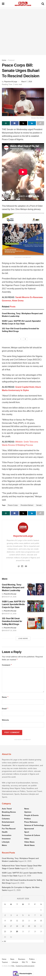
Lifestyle (5, 842)
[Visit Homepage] (23, 4)
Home (4, 60)
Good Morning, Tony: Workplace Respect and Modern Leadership (13, 588)
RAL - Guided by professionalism (23, 966)
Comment (7, 665)
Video (26, 839)
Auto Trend (7, 809)
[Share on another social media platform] (40, 123)
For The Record (8, 829)
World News (29, 845)
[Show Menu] (3, 4)
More (34, 962)
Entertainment (8, 822)
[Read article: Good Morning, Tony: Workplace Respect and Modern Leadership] (35, 589)
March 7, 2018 (26, 82)
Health (5, 832)
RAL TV (25, 962)
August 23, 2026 (9, 614)
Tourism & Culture (32, 835)
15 (41, 921)
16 (5, 926)
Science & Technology (34, 825)
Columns (6, 819)
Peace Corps (13, 505)
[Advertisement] (23, 32)
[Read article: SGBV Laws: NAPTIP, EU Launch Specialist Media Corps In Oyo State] (35, 606)
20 (29, 926)
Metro (4, 845)
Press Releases (31, 822)
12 (23, 921)
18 (17, 926)
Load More (23, 638)
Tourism (5, 962)
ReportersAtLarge (10, 82)
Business (6, 815)
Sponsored (29, 829)
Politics (27, 819)
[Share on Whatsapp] (6, 123)
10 (11, 921)
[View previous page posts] (21, 339)
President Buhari (27, 505)
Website (5, 720)
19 (23, 926)
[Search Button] (43, 4)
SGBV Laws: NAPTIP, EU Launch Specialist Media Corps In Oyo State (13, 604)
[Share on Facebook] (15, 123)
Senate (39, 505)
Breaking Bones (9, 812)
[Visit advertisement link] (23, 234)
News (31, 585)
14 (35, 921)
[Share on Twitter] (23, 123)
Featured (11, 60)
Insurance (6, 839)
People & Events (31, 815)
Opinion (27, 812)
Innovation (6, 835)
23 (5, 931)
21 (35, 926)
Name (5, 697)
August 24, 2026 (9, 597)
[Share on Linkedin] (32, 123)
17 (11, 926)
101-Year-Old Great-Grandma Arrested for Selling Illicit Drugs (12, 621)
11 (17, 921)
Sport (26, 832)
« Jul (4, 941)
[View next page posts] (25, 339)
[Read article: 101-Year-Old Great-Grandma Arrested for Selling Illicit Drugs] (35, 623)
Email (5, 708)
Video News (29, 842)
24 (11, 931)
